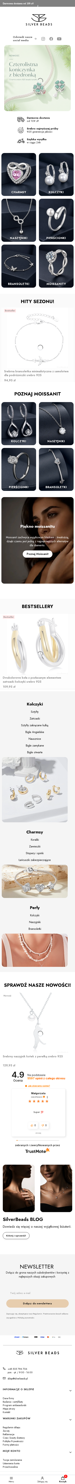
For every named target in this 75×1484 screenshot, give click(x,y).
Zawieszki (34, 846)
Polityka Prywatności (13, 1441)
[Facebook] (51, 39)
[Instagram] (43, 39)
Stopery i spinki (35, 853)
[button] (26, 1086)
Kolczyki (34, 915)
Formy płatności (11, 1444)
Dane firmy (8, 1398)
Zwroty (6, 1431)
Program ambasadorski (14, 1405)
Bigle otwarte (35, 752)
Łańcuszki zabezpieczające (35, 860)
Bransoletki (34, 929)
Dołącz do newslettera (37, 1303)
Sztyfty (35, 712)
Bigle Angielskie (34, 732)
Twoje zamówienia (12, 1460)
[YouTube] (59, 39)
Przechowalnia (10, 1467)
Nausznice (34, 739)
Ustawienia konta (11, 1463)
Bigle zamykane (35, 746)
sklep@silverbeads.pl (18, 1378)
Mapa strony (9, 1408)
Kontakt (6, 1412)
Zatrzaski (35, 719)
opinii (46, 1078)
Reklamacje (8, 1434)
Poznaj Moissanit (37, 554)
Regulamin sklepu (11, 1427)
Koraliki (35, 840)
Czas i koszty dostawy (14, 1438)
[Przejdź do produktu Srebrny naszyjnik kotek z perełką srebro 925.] (37, 1023)
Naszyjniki (35, 922)
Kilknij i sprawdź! (16, 1235)
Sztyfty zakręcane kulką (34, 725)
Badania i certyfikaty (13, 1402)
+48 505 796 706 (17, 1369)
